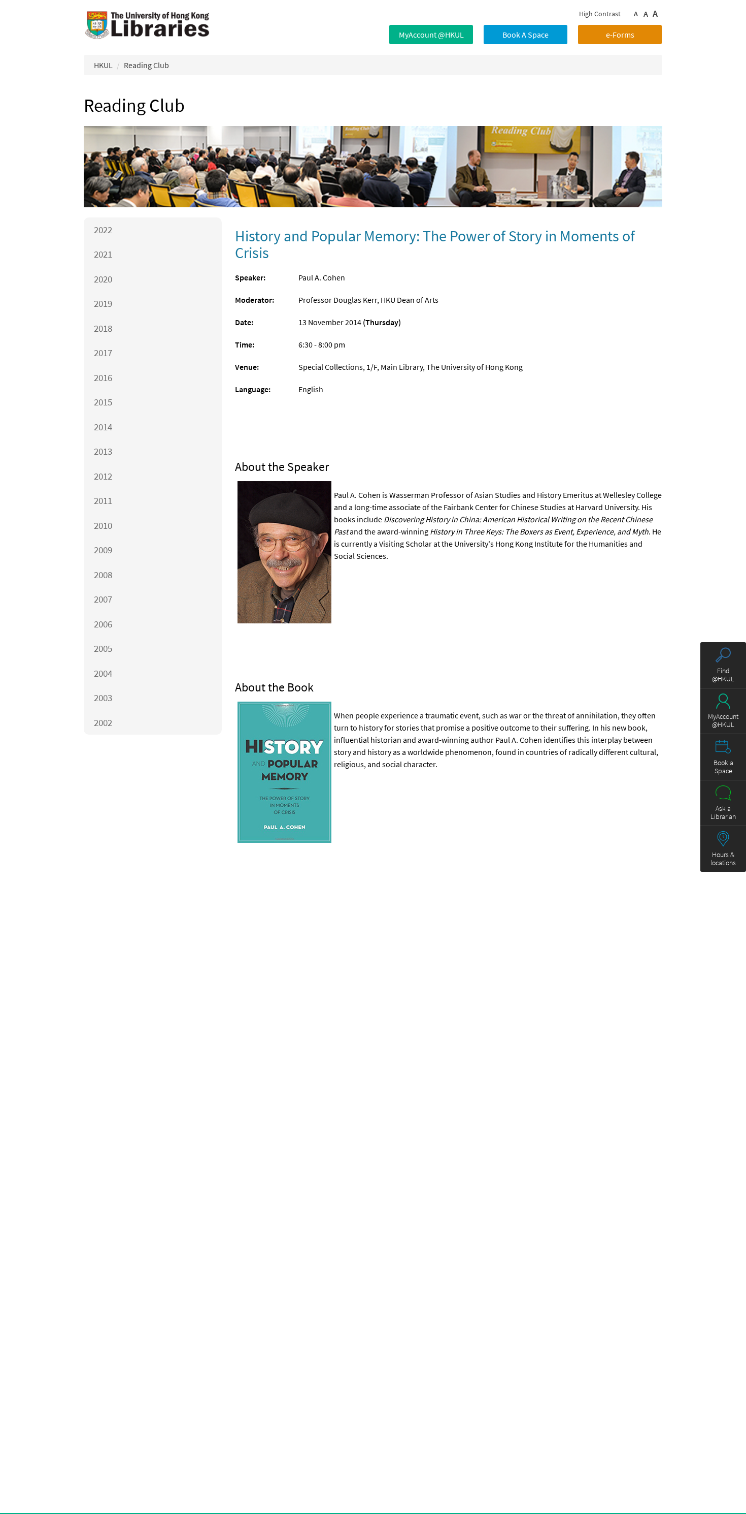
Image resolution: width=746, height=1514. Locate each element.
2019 (103, 303)
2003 (103, 697)
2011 (103, 500)
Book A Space (525, 34)
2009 (103, 550)
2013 (103, 451)
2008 (103, 575)
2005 (103, 648)
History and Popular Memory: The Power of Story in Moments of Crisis (435, 244)
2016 (103, 377)
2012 (103, 476)
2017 (103, 352)
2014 (103, 427)
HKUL (103, 65)
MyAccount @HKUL (431, 34)
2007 (103, 599)
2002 (103, 722)
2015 (103, 402)
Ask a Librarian (723, 812)
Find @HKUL (723, 674)
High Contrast (600, 13)
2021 (103, 254)
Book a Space (723, 766)
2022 (103, 230)
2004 (103, 673)
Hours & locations (723, 858)
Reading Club (146, 65)
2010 (103, 525)
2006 (103, 624)
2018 (103, 328)
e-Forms (620, 34)
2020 (103, 279)
